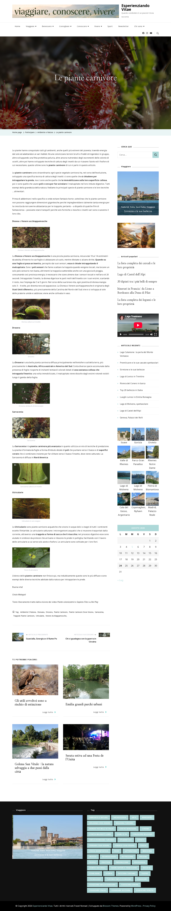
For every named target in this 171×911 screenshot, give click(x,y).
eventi (140, 840)
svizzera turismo (126, 873)
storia (109, 873)
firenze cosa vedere (125, 845)
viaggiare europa (129, 885)
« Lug (120, 580)
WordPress (136, 905)
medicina (147, 851)
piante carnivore (60, 612)
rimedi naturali (97, 868)
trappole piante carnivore (23, 616)
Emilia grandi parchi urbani (84, 704)
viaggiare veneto (144, 890)
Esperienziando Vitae (135, 7)
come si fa (122, 834)
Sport (110, 26)
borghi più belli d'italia (102, 829)
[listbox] (138, 193)
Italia (132, 207)
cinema (145, 829)
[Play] (120, 336)
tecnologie (95, 879)
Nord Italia (140, 207)
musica (93, 857)
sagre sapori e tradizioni (124, 868)
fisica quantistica (99, 851)
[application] (138, 325)
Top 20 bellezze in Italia (131, 390)
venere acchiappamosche (56, 616)
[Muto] (151, 336)
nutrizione (127, 857)
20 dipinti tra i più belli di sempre (137, 281)
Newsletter (123, 26)
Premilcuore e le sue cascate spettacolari (139, 362)
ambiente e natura (28, 612)
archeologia (120, 817)
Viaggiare (30, 26)
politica (106, 862)
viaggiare (142, 879)
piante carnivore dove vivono (81, 612)
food (116, 851)
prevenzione (122, 862)
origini (143, 857)
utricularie (40, 616)
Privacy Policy (149, 905)
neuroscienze (109, 857)
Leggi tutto (47, 712)
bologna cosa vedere (100, 823)
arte (134, 817)
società (146, 868)
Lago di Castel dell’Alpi (131, 274)
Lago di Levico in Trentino (132, 376)
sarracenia (99, 612)
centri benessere (127, 829)
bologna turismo (124, 823)
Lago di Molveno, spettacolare (134, 404)
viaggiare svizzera (121, 890)
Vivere (97, 26)
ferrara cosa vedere (99, 845)
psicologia (139, 862)
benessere (147, 817)
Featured (125, 207)
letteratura (131, 851)
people (93, 862)
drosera (49, 612)
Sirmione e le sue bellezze (138, 211)
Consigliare (64, 26)
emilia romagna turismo (102, 840)
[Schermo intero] (155, 336)
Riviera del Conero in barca (132, 383)
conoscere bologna (142, 834)
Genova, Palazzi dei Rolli (131, 417)
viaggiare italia (98, 890)
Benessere (47, 26)
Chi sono (138, 26)
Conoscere (82, 26)
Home (17, 26)
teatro (144, 873)
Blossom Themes (111, 905)
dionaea (40, 612)
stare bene (95, 873)
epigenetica (126, 840)
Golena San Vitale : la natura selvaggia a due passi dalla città (34, 768)
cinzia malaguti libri (100, 834)
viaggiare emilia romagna (102, 885)
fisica (143, 845)
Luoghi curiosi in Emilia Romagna (135, 397)
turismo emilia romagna (119, 879)
